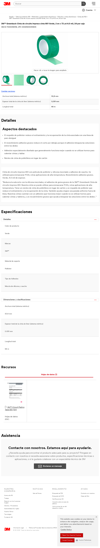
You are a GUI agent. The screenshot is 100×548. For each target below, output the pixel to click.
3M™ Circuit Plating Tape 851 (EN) (14, 408)
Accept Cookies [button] (67, 540)
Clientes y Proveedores (11, 506)
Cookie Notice (66, 530)
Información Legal (18, 528)
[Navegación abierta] (93, 4)
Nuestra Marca (8, 511)
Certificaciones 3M (58, 499)
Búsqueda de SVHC (58, 496)
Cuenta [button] (89, 10)
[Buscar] (83, 4)
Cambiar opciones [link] (8, 91)
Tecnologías (7, 514)
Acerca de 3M (8, 495)
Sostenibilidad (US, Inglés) (11, 508)
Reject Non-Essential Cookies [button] (71, 535)
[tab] (49, 374)
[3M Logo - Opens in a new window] (7, 4)
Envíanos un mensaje (52, 466)
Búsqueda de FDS (57, 493)
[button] (83, 540)
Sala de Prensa (37, 493)
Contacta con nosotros (88, 493)
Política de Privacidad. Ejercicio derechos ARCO (43, 528)
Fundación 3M (8, 517)
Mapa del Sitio (85, 496)
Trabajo (6, 498)
